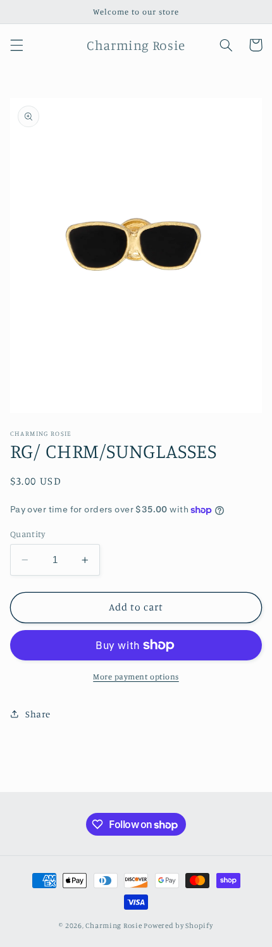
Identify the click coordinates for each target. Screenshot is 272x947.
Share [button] (38, 714)
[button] (16, 44)
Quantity (27, 534)
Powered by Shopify (178, 925)
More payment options (136, 676)
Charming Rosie (113, 925)
